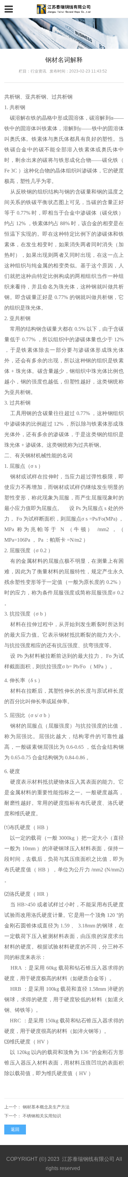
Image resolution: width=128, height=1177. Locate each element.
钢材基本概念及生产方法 (46, 1106)
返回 (15, 1129)
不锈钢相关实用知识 (42, 1115)
